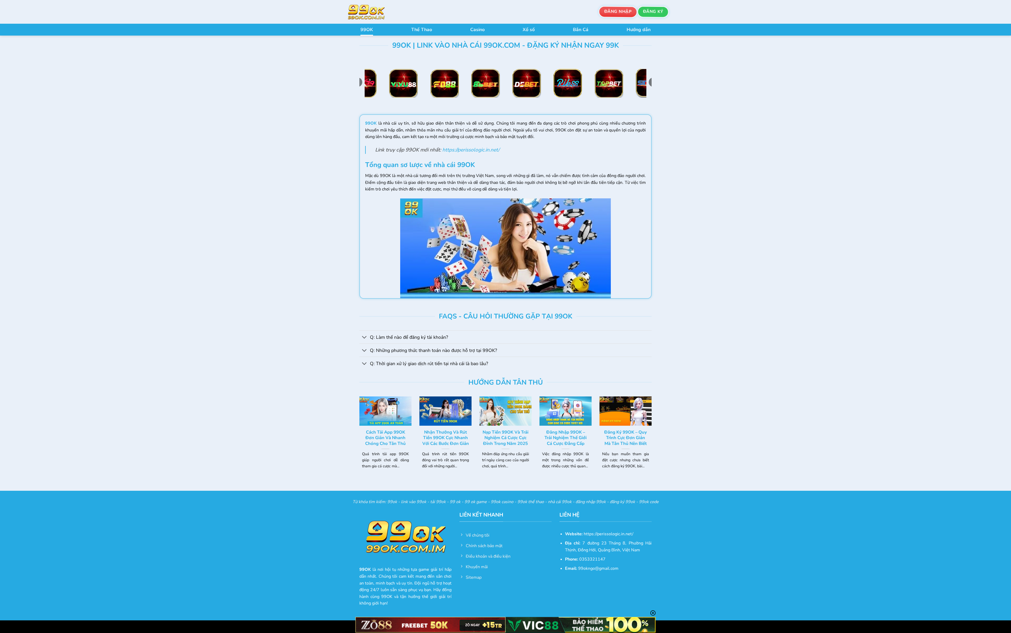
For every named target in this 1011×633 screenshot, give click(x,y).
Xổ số (529, 29)
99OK (366, 29)
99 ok (455, 502)
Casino (477, 29)
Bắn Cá (580, 29)
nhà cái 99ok (560, 502)
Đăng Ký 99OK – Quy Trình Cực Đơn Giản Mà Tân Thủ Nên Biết (625, 437)
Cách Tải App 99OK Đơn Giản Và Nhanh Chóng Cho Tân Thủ (385, 437)
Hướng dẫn (639, 29)
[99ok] (371, 12)
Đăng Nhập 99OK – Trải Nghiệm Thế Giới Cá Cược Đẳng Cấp (565, 437)
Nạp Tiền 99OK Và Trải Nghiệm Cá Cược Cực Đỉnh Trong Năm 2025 (505, 437)
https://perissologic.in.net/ (470, 149)
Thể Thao (421, 29)
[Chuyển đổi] (364, 337)
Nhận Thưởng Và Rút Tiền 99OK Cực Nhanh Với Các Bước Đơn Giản (445, 437)
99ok (392, 502)
